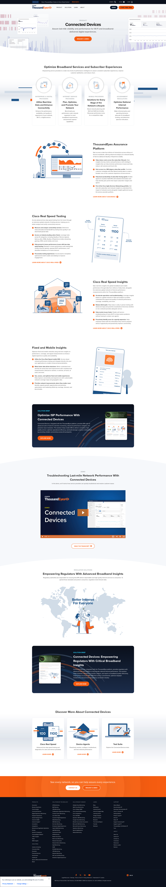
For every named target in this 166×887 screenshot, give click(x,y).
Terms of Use (78, 877)
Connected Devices (36, 811)
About (82, 7)
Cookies (102, 877)
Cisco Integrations (77, 813)
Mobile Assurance (56, 836)
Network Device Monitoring (58, 842)
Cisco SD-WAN (76, 815)
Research (95, 819)
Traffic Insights (35, 836)
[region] (25, 882)
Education (34, 851)
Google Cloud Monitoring (79, 819)
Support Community (118, 822)
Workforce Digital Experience (59, 857)
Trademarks (96, 877)
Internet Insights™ (36, 822)
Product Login (117, 815)
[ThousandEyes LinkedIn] (85, 875)
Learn (76, 7)
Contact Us (73, 788)
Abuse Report (117, 805)
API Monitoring (55, 805)
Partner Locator (117, 845)
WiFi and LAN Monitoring (58, 855)
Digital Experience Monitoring (39, 813)
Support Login (117, 824)
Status (115, 819)
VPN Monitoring (56, 851)
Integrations (35, 826)
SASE (53, 847)
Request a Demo (83, 39)
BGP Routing (55, 807)
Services (116, 817)
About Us (116, 834)
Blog (94, 805)
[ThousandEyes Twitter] (80, 875)
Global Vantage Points (37, 817)
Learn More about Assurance (104, 197)
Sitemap (72, 877)
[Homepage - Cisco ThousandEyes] (43, 7)
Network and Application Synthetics (40, 828)
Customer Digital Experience (59, 817)
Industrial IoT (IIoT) (56, 832)
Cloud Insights (35, 809)
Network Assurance (57, 840)
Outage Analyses (97, 815)
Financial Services (36, 853)
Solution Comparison (37, 832)
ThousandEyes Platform (37, 834)
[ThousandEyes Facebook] (76, 875)
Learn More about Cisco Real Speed (45, 262)
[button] (122, 2)
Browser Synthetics (36, 807)
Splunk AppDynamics (78, 830)
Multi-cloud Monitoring (57, 838)
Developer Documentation (120, 809)
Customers (116, 840)
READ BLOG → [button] (76, 2)
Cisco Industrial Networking (79, 811)
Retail (33, 861)
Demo (114, 7)
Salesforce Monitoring (78, 828)
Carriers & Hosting (36, 847)
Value (33, 838)
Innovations (35, 824)
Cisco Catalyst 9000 (77, 809)
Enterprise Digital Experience (59, 826)
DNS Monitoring (56, 822)
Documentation (117, 807)
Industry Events (97, 809)
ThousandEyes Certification (120, 826)
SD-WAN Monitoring (57, 849)
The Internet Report (97, 822)
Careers (116, 836)
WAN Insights (35, 840)
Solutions (68, 7)
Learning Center (97, 813)
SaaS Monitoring (56, 845)
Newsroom (116, 842)
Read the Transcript (82, 546)
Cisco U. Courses (118, 811)
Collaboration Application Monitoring (61, 811)
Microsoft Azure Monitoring (79, 826)
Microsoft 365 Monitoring (79, 824)
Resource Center (97, 817)
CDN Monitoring (56, 809)
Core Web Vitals (56, 815)
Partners (116, 847)
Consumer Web (35, 849)
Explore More (45, 438)
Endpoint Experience (37, 815)
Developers (96, 807)
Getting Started (117, 813)
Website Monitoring (57, 853)
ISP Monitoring (55, 834)
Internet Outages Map (98, 811)
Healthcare (34, 857)
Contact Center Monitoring (58, 813)
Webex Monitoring (77, 832)
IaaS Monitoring (56, 830)
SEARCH (111, 2)
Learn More (46, 754)
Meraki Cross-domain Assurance (80, 822)
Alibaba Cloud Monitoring (79, 805)
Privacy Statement (87, 877)
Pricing (33, 830)
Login (128, 2)
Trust (115, 828)
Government (35, 855)
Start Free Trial (126, 7)
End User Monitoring (57, 824)
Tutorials (95, 824)
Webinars (95, 826)
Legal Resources (65, 877)
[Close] (49, 879)
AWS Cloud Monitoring (78, 807)
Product (59, 7)
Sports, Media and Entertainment (39, 859)
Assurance (34, 805)
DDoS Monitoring (56, 819)
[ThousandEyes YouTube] (89, 875)
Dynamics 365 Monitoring (79, 817)
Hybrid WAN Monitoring (58, 828)
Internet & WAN (35, 819)
